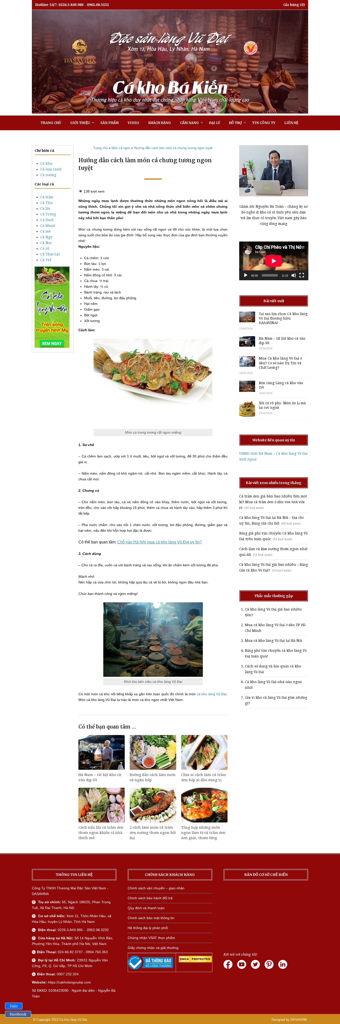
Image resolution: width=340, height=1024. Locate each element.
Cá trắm (46, 197)
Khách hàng (159, 123)
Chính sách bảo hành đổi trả (150, 898)
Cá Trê (46, 260)
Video (133, 123)
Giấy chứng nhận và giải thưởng (153, 948)
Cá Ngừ (46, 237)
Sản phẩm (109, 123)
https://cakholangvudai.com (69, 982)
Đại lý (214, 123)
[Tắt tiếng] (293, 275)
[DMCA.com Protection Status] (195, 961)
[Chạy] (245, 275)
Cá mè (45, 231)
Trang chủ (51, 123)
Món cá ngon (121, 148)
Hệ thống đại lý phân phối (148, 928)
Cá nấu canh (51, 169)
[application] (273, 261)
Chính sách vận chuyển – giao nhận (156, 888)
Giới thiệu (80, 123)
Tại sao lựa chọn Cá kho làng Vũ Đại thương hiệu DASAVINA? (283, 318)
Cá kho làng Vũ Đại (73, 1020)
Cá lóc (45, 208)
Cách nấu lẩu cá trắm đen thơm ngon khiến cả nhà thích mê (100, 832)
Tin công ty (263, 123)
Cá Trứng (48, 214)
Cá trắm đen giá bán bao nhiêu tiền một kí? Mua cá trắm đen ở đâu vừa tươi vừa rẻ (273, 502)
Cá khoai (47, 226)
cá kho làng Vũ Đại (212, 694)
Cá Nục (46, 243)
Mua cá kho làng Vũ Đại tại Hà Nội (273, 641)
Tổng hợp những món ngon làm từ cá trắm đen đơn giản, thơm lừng (203, 832)
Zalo (14, 1006)
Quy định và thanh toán (146, 908)
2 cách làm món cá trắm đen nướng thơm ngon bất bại (153, 832)
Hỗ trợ (235, 123)
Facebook (18, 1014)
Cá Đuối (47, 220)
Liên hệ (291, 123)
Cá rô (44, 248)
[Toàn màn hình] (301, 275)
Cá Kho (46, 163)
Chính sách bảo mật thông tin (151, 918)
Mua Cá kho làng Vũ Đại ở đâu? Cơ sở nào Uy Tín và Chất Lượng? (280, 362)
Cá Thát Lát (50, 254)
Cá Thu (46, 203)
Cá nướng (48, 175)
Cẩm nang (189, 123)
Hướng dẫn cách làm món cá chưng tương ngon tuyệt (173, 148)
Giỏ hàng (291, 5)
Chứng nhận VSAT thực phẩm (151, 938)
